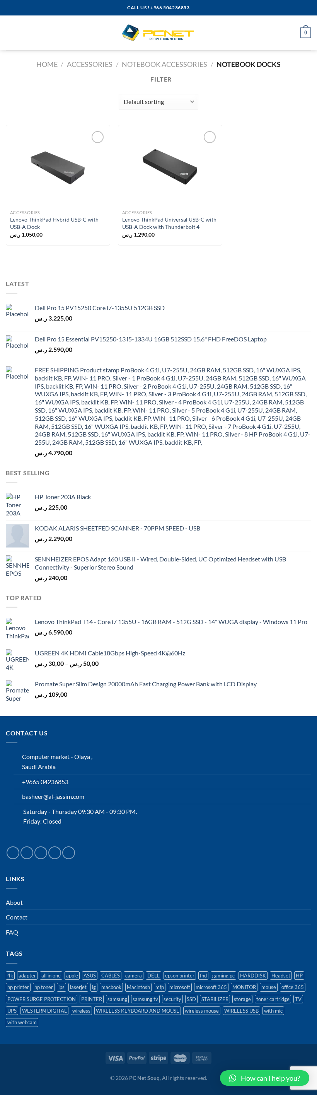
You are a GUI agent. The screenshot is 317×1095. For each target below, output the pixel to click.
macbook (111, 987)
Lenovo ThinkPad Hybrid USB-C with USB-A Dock (54, 223)
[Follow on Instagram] (26, 852)
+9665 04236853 (45, 781)
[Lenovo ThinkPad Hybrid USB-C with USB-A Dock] (58, 167)
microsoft (179, 987)
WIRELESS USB (241, 1011)
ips (61, 987)
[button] (264, 1078)
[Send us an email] (54, 852)
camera (133, 975)
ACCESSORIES (89, 64)
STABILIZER (214, 999)
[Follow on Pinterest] (68, 852)
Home (47, 64)
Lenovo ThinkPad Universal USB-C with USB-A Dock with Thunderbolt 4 (169, 223)
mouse (268, 987)
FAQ (12, 932)
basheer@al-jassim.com (53, 796)
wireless (81, 1011)
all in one (51, 975)
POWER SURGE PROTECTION (41, 999)
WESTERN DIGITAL (44, 1011)
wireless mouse (202, 1011)
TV (298, 999)
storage (242, 999)
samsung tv (145, 999)
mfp (159, 987)
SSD (191, 999)
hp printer (18, 987)
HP (299, 975)
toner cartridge (273, 999)
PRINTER (91, 999)
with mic (273, 1011)
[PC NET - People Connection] (158, 33)
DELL (153, 975)
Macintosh (138, 987)
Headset (280, 975)
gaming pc (223, 975)
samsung (117, 999)
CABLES (110, 975)
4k (10, 975)
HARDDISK (253, 975)
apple (72, 975)
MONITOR (244, 987)
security (172, 999)
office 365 (292, 987)
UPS (12, 1011)
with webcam (22, 1022)
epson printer (179, 975)
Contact (16, 917)
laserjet (78, 987)
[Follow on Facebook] (13, 852)
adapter (27, 975)
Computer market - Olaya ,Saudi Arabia (57, 761)
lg (94, 987)
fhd (203, 975)
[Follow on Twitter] (40, 852)
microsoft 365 (211, 987)
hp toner (43, 987)
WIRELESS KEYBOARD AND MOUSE (137, 1011)
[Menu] (10, 32)
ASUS (90, 975)
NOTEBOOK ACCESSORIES (164, 64)
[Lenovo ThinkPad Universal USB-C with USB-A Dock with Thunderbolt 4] (170, 167)
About (14, 902)
